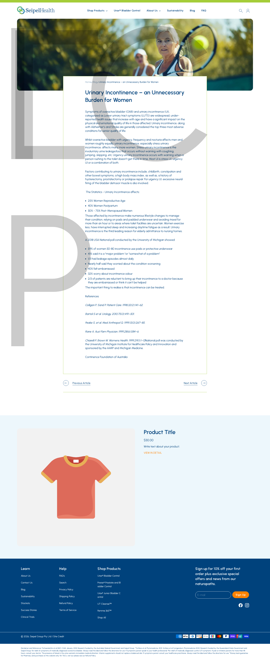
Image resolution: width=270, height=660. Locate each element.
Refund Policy (66, 603)
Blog (192, 10)
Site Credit (58, 636)
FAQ (203, 10)
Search (62, 582)
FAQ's (62, 575)
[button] (97, 10)
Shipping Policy (67, 596)
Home (88, 81)
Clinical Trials (27, 616)
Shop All (102, 617)
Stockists (25, 603)
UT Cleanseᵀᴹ (105, 603)
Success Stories (29, 610)
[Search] (241, 11)
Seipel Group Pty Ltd (40, 636)
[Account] (248, 11)
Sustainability (175, 10)
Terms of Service (67, 610)
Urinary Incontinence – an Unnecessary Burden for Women (128, 81)
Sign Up (241, 594)
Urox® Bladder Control (127, 10)
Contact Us (26, 582)
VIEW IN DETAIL (153, 452)
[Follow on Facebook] (241, 605)
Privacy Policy (66, 589)
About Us (25, 575)
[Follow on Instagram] (247, 605)
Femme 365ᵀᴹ (104, 610)
